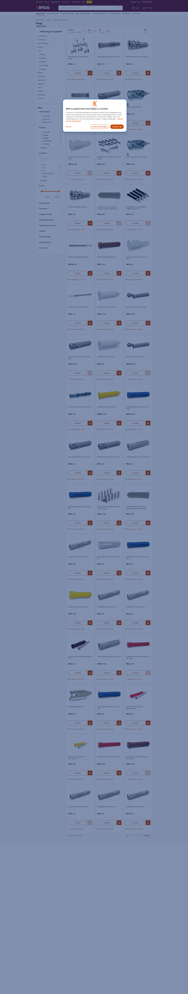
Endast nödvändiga (99, 126)
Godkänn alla (117, 126)
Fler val (68, 126)
